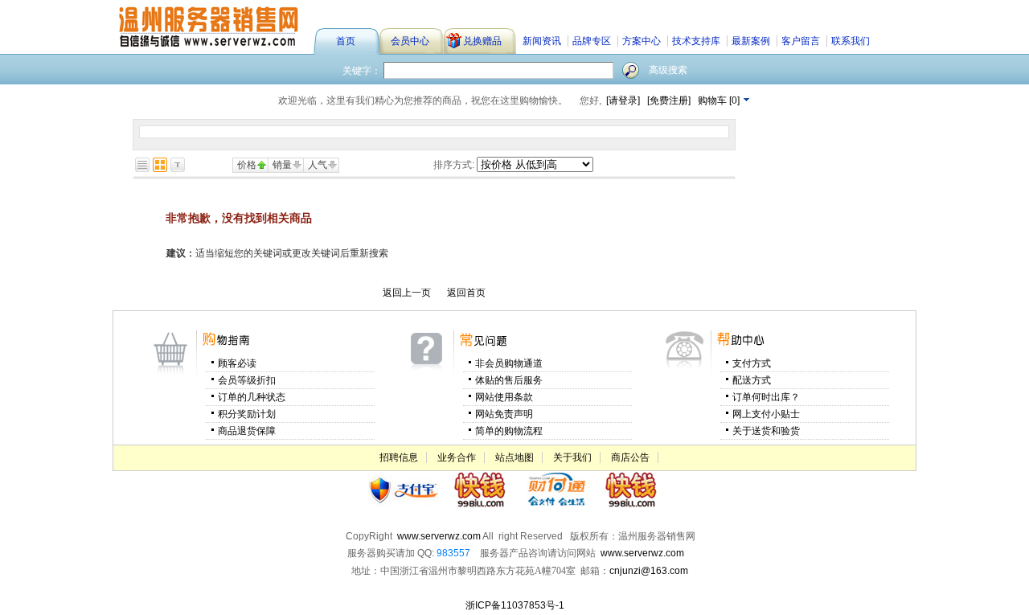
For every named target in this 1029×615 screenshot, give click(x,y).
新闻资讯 (542, 41)
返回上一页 (407, 292)
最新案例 (751, 41)
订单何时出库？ (766, 397)
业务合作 (456, 457)
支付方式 (751, 363)
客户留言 (800, 41)
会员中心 (410, 41)
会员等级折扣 (247, 380)
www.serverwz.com (642, 553)
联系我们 (850, 41)
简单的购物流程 (509, 431)
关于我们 (572, 457)
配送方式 (751, 380)
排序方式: (453, 164)
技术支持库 (696, 41)
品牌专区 (591, 41)
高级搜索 (668, 70)
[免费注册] (669, 100)
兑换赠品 (468, 43)
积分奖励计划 (247, 414)
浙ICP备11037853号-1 (514, 605)
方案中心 (641, 41)
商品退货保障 (247, 431)
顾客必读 (237, 363)
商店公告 (630, 457)
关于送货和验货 (766, 431)
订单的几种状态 (251, 397)
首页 (345, 41)
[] (720, 100)
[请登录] (623, 100)
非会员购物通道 (509, 363)
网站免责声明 (504, 414)
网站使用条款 (504, 397)
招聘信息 (398, 457)
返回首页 (466, 292)
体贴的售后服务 (509, 380)
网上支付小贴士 (766, 414)
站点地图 (514, 457)
